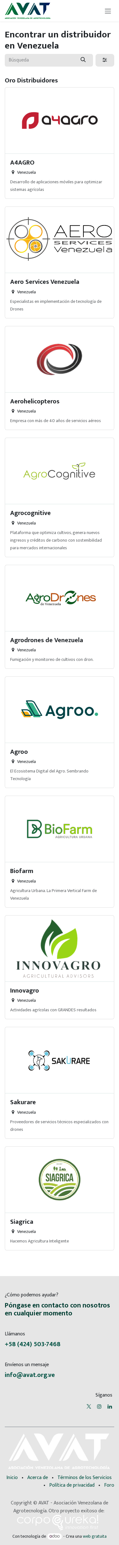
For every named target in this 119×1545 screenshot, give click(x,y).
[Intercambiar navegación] (108, 10)
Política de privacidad (72, 1485)
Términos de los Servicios (84, 1477)
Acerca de (37, 1477)
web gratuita (95, 1536)
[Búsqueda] (83, 60)
